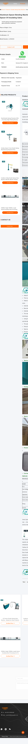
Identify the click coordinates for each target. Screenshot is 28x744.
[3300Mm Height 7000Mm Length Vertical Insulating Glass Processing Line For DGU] (10, 639)
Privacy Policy (5, 736)
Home (15, 3)
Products (22, 3)
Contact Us (10, 47)
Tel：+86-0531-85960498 (8, 712)
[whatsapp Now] (22, 57)
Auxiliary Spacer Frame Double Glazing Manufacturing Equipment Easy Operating (10, 149)
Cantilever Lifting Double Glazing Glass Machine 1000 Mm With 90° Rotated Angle (10, 179)
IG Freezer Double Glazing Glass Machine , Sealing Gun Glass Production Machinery (10, 619)
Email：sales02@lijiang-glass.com (10, 715)
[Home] (5, 3)
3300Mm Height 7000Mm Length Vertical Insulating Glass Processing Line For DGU (9, 209)
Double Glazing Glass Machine (18, 9)
